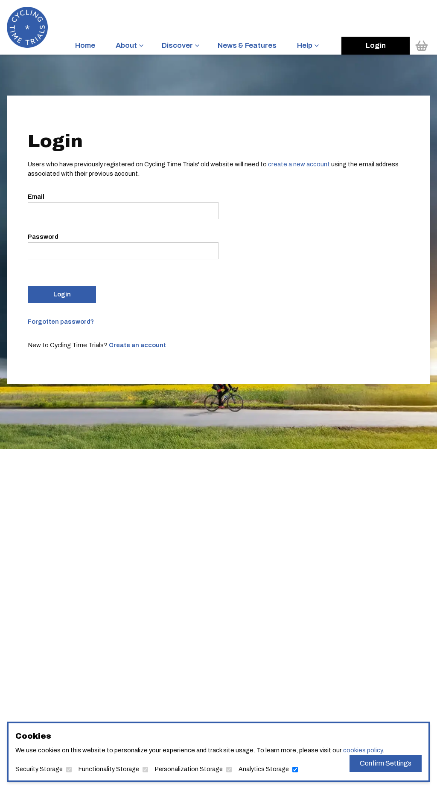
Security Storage (39, 769)
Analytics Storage (264, 769)
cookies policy (362, 750)
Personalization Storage (189, 769)
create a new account (299, 164)
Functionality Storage (109, 769)
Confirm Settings (385, 763)
